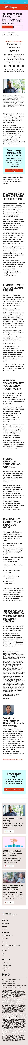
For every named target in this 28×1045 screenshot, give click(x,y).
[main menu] (26, 7)
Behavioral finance (9, 233)
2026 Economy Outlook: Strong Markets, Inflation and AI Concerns (12, 853)
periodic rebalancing (17, 443)
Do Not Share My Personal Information (12, 987)
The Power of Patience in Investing (12, 819)
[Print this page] (5, 66)
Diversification (8, 331)
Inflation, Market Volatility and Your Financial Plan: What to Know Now (13, 888)
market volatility (8, 120)
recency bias (19, 235)
